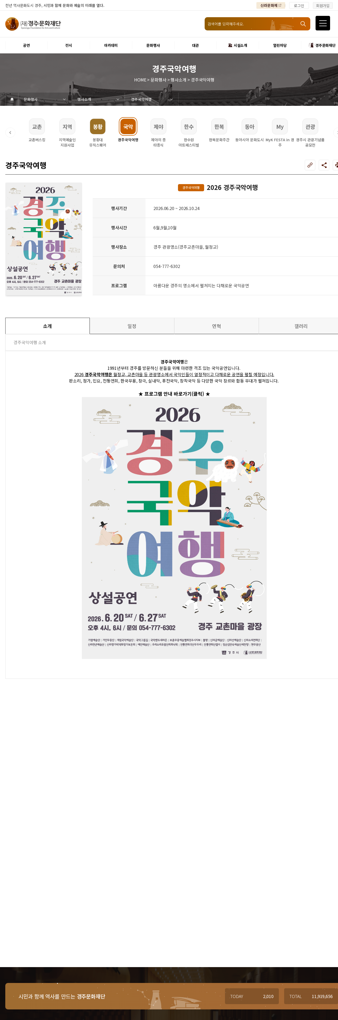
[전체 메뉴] (323, 23)
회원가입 (323, 5)
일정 (132, 325)
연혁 (216, 325)
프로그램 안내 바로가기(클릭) (173, 393)
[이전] (10, 133)
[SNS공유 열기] (324, 165)
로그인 (299, 5)
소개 (47, 325)
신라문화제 (269, 5)
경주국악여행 (141, 99)
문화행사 (30, 99)
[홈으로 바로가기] (11, 99)
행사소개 (84, 99)
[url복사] (310, 165)
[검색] (303, 23)
